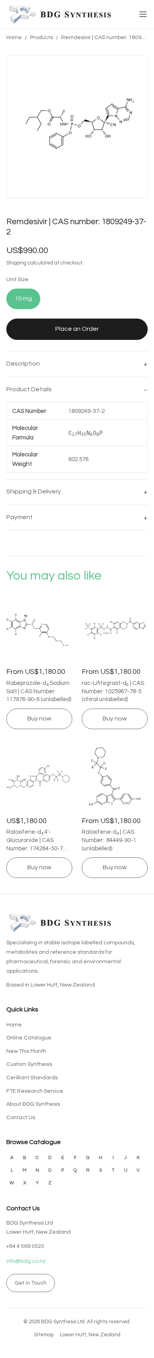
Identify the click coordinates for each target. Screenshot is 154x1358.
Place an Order (77, 329)
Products (41, 37)
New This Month (26, 1051)
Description (23, 363)
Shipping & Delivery (33, 491)
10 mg (23, 298)
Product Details (29, 389)
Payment (19, 517)
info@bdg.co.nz (25, 1261)
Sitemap (44, 1334)
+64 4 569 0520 (25, 1246)
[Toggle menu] (143, 14)
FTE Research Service (34, 1091)
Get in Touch (31, 1283)
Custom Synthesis (29, 1064)
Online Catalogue (28, 1038)
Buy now (39, 718)
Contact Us (20, 1117)
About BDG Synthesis (33, 1104)
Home (14, 37)
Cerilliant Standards (32, 1077)
